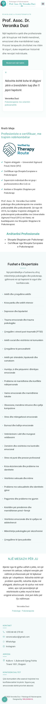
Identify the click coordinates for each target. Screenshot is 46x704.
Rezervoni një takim (15, 63)
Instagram (10, 646)
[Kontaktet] (4, 699)
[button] (43, 4)
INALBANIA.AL (27, 699)
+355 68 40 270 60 (14, 632)
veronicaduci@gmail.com (18, 637)
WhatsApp (11, 641)
